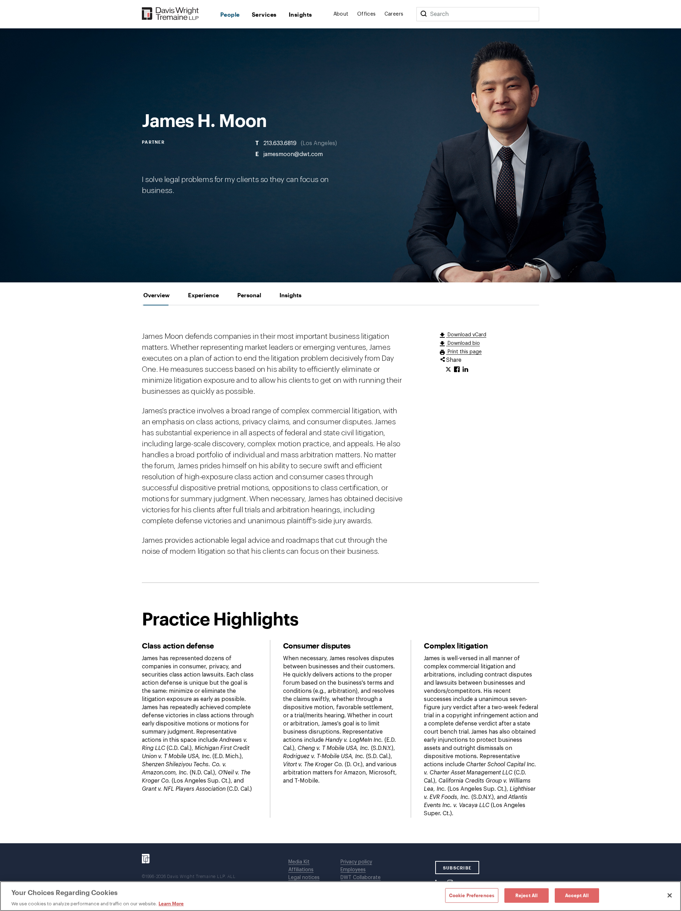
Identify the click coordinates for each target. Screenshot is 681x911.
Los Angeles (319, 143)
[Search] (423, 14)
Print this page (464, 351)
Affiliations (301, 869)
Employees (353, 869)
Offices (366, 14)
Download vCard (466, 334)
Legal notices (304, 877)
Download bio (463, 343)
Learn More (171, 903)
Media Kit (299, 862)
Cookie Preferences (471, 895)
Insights (300, 14)
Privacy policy (356, 862)
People (230, 14)
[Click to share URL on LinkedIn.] (465, 369)
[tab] (156, 295)
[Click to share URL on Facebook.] (457, 369)
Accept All (577, 895)
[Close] (669, 895)
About (341, 14)
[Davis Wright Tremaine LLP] (170, 14)
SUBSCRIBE (457, 867)
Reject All (526, 895)
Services (264, 14)
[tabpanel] (340, 574)
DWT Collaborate (360, 877)
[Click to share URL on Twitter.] (448, 369)
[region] (340, 896)
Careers (394, 14)
